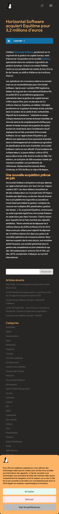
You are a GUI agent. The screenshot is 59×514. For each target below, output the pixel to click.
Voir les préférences (29, 507)
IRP (7, 406)
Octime (9, 424)
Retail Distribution (14, 441)
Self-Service (12, 450)
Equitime (46, 59)
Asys (8, 340)
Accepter (29, 491)
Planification (12, 433)
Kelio (8, 411)
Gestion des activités (15, 367)
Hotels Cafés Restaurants (18, 389)
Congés (9, 354)
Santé (8, 446)
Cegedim (10, 349)
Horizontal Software (23, 52)
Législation (11, 415)
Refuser (29, 499)
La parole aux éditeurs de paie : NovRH (24, 315)
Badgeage (11, 345)
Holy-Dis (10, 376)
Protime (9, 437)
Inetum (9, 402)
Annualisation (12, 336)
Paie (8, 428)
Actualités (10, 327)
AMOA (9, 332)
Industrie (10, 397)
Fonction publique (14, 358)
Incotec (9, 393)
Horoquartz (11, 384)
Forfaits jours (12, 362)
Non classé (11, 419)
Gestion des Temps (15, 371)
